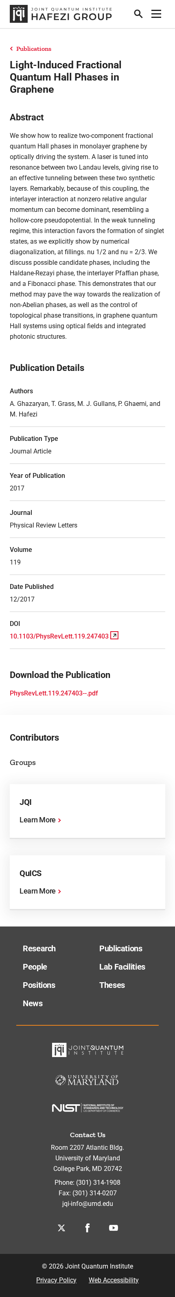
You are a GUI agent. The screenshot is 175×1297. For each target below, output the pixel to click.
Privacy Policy (56, 1280)
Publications (33, 48)
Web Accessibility (114, 1280)
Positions (39, 985)
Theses (112, 985)
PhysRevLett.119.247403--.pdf (54, 693)
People (35, 967)
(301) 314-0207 (94, 1193)
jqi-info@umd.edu (87, 1204)
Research (39, 948)
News (33, 1003)
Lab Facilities (122, 967)
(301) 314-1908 (98, 1182)
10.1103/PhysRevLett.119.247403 (59, 636)
